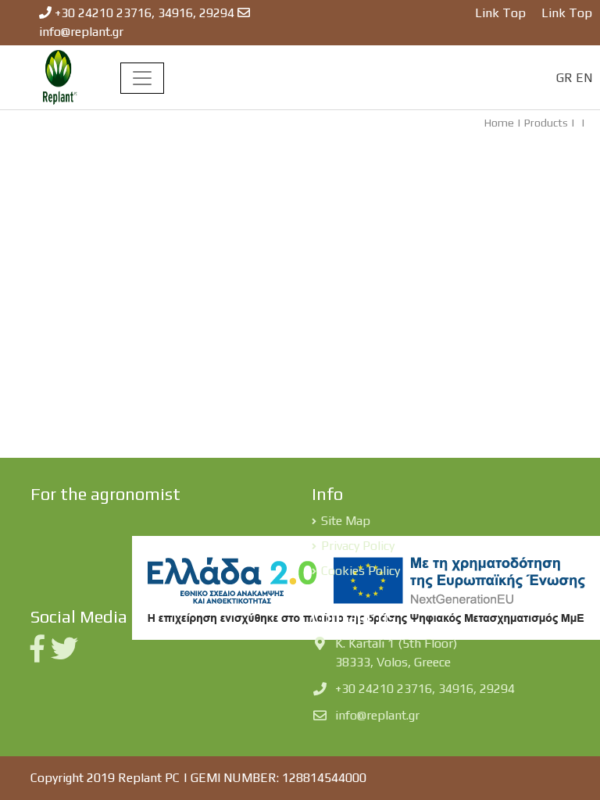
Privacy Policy (358, 545)
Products (546, 122)
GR (564, 77)
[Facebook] (40, 654)
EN (584, 77)
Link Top (500, 12)
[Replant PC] (60, 76)
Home (499, 122)
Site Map (345, 520)
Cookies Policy (360, 570)
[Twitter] (67, 654)
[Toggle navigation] (142, 78)
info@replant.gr (81, 31)
